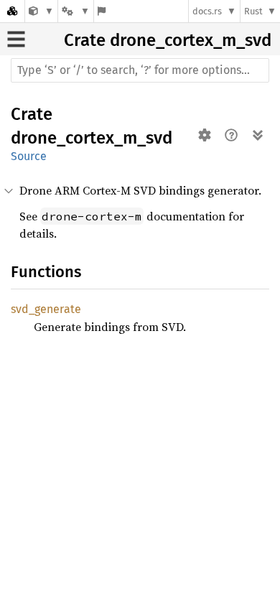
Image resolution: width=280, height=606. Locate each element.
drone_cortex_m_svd (190, 40)
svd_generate (46, 309)
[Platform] (75, 11)
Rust (253, 11)
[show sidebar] (16, 39)
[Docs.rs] (12, 11)
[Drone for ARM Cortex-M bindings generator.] (41, 11)
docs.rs (207, 11)
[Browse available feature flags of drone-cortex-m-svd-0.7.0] (101, 11)
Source (29, 156)
